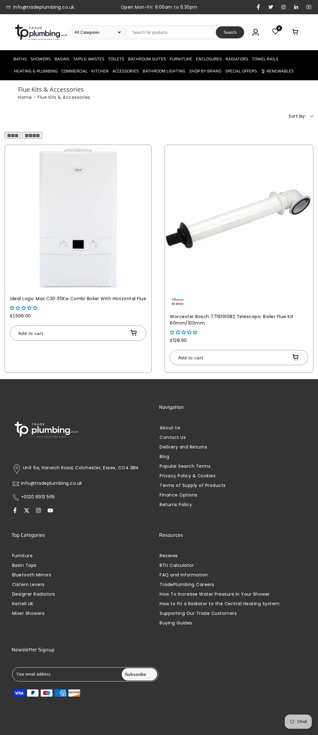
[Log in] (255, 32)
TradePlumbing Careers (187, 585)
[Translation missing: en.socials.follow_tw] (27, 511)
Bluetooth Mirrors (32, 575)
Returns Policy (176, 505)
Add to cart (30, 333)
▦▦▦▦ (32, 135)
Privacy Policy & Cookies (188, 476)
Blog (164, 457)
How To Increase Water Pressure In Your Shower (215, 594)
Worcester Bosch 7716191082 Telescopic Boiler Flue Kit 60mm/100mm (231, 319)
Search (230, 32)
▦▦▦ (12, 135)
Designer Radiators (33, 594)
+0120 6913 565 (38, 497)
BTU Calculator (177, 565)
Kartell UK (23, 604)
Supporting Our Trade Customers (198, 613)
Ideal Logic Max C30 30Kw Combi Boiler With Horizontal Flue (78, 298)
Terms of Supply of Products (193, 485)
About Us (170, 428)
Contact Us (173, 437)
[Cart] (295, 32)
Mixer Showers (28, 613)
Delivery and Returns (183, 447)
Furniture (22, 556)
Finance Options (179, 495)
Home (25, 97)
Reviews (169, 556)
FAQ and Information (184, 575)
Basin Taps (24, 565)
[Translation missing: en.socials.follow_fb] (15, 511)
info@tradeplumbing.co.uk (51, 483)
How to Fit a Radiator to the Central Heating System (220, 604)
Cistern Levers (28, 585)
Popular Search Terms (185, 466)
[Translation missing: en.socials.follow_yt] (50, 511)
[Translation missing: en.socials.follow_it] (38, 511)
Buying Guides (176, 623)
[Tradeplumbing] (41, 32)
